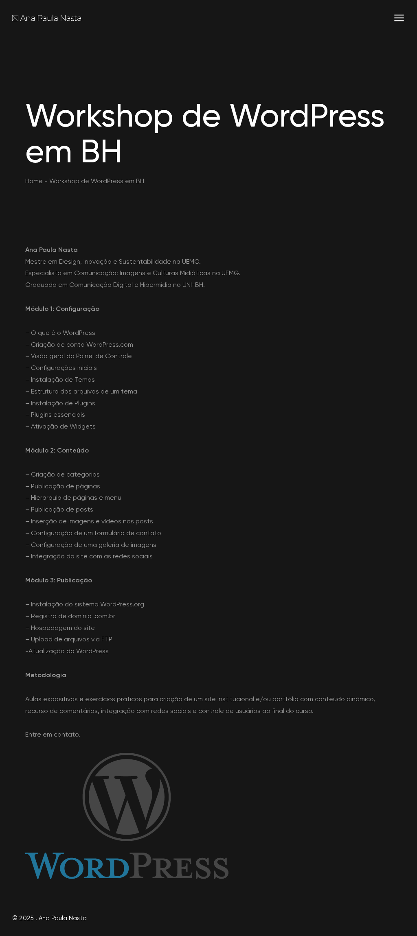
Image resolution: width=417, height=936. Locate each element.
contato (66, 734)
